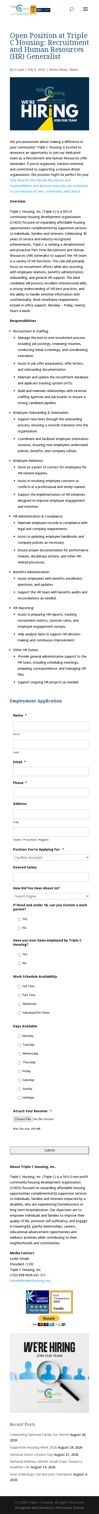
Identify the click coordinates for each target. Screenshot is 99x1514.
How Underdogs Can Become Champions (41, 1474)
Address (20, 804)
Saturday (28, 1080)
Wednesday (30, 1053)
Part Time (29, 995)
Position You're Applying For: (38, 849)
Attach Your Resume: (32, 1111)
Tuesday (28, 1045)
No (24, 928)
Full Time (29, 986)
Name (20, 715)
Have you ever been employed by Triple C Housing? (47, 942)
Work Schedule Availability (35, 976)
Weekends (30, 1004)
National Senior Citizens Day (31, 1454)
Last (16, 752)
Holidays (28, 1097)
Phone (20, 783)
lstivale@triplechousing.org (30, 1280)
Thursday (29, 1062)
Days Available (25, 1026)
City (16, 822)
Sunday (27, 1089)
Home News (58, 69)
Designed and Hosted (33, 1507)
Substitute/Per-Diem (36, 1013)
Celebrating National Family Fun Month (39, 1434)
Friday (27, 1071)
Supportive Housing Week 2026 (33, 1447)
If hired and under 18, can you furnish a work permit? (50, 907)
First (16, 734)
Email (19, 762)
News (73, 69)
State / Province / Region (31, 839)
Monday (28, 1036)
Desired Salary (25, 867)
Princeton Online (70, 1507)
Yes (25, 919)
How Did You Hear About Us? (36, 888)
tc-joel (19, 69)
